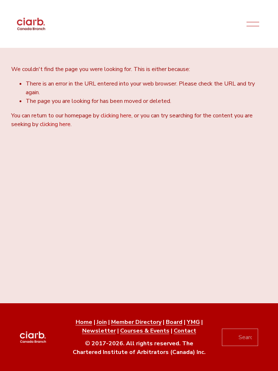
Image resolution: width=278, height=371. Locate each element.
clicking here (116, 116)
